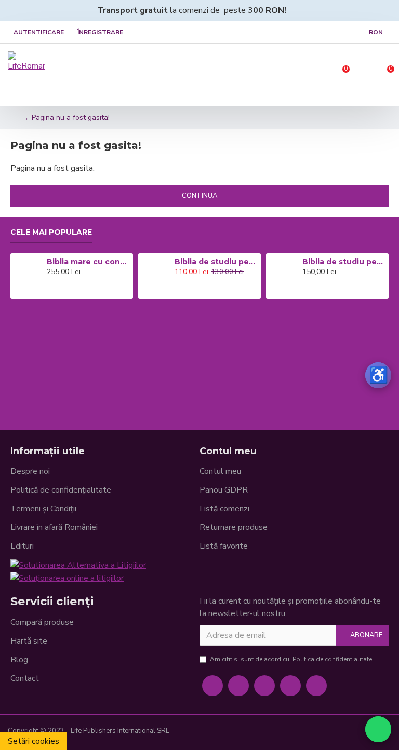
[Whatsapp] (316, 685)
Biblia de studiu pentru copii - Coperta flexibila (343, 261)
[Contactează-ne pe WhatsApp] (378, 729)
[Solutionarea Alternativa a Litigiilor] (78, 564)
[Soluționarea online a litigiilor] (67, 577)
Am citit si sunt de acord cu (291, 659)
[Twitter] (238, 685)
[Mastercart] (333, 732)
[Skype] (290, 685)
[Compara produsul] (79, 290)
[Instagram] (264, 685)
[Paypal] (349, 732)
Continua (199, 195)
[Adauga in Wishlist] (64, 290)
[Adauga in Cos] (49, 290)
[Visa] (316, 732)
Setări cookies (33, 741)
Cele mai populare (51, 232)
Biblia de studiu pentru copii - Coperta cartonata (216, 261)
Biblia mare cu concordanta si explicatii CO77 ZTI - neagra (88, 261)
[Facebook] (212, 685)
